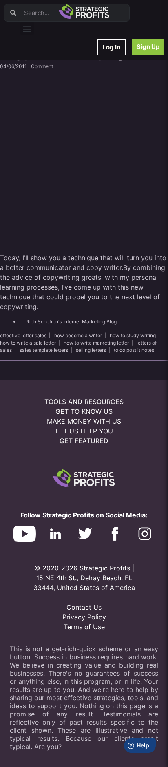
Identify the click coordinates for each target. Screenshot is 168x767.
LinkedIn (35, 200)
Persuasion (38, 62)
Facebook (37, 136)
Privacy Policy (84, 617)
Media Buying (41, 179)
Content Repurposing (50, 115)
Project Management (50, 126)
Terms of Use (84, 627)
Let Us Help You (84, 431)
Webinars (36, 73)
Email (32, 105)
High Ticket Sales (46, 168)
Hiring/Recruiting (45, 189)
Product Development (51, 94)
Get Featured (84, 441)
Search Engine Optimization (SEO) (64, 147)
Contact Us (84, 607)
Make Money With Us (84, 421)
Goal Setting (40, 158)
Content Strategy (45, 83)
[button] (27, 28)
